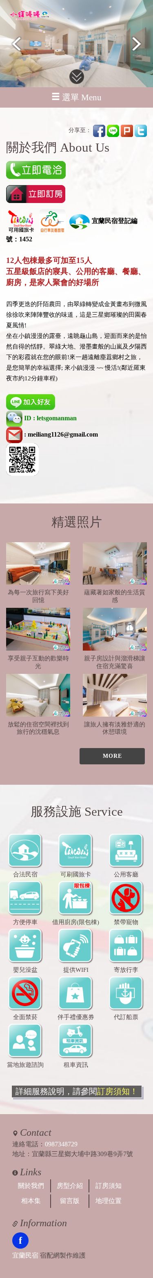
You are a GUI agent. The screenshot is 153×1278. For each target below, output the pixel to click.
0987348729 (61, 1144)
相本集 (31, 1200)
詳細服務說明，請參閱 (77, 1091)
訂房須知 (108, 1185)
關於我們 (31, 1185)
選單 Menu (82, 97)
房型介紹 (70, 1185)
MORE (112, 756)
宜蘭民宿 (25, 1255)
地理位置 (108, 1200)
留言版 (70, 1200)
